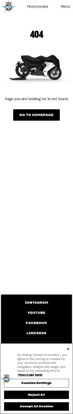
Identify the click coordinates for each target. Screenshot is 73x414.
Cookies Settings (36, 383)
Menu (65, 6)
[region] (36, 378)
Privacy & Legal (26, 375)
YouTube (36, 313)
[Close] (68, 349)
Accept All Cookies (36, 406)
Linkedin (36, 333)
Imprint (38, 375)
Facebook (36, 323)
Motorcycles (37, 6)
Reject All (36, 395)
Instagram (36, 303)
